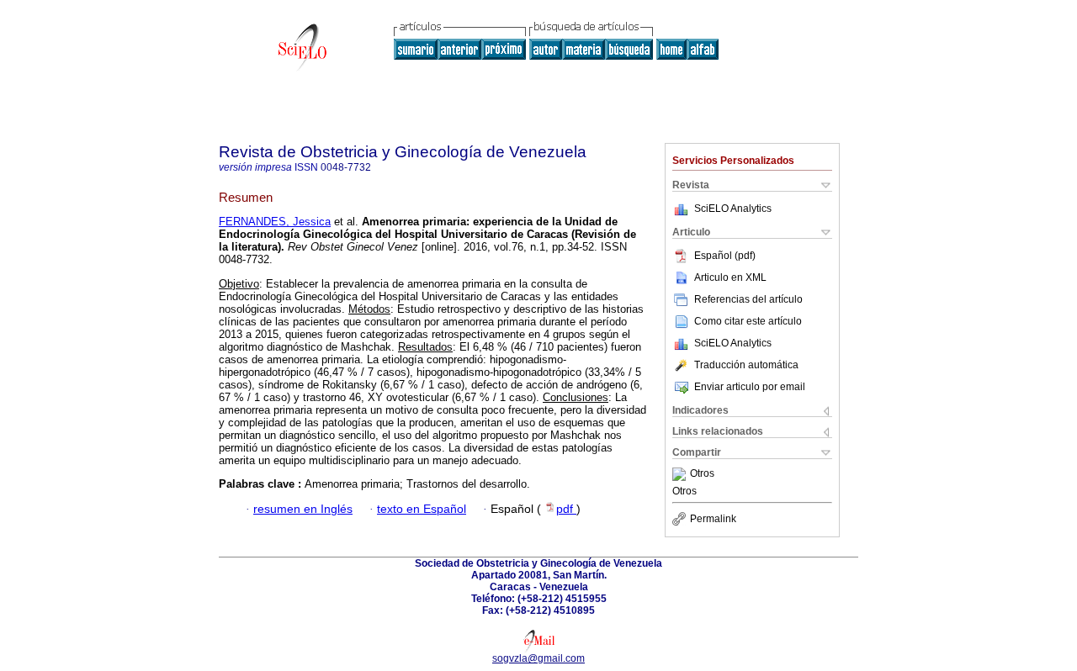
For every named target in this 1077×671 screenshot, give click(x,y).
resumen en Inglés (303, 509)
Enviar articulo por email (749, 387)
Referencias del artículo (748, 299)
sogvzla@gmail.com (538, 658)
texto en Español (421, 509)
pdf (566, 509)
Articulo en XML (730, 277)
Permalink (713, 519)
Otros (702, 474)
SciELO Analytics (733, 208)
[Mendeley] (681, 474)
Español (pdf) (725, 256)
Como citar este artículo (748, 321)
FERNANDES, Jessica (275, 221)
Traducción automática (746, 365)
